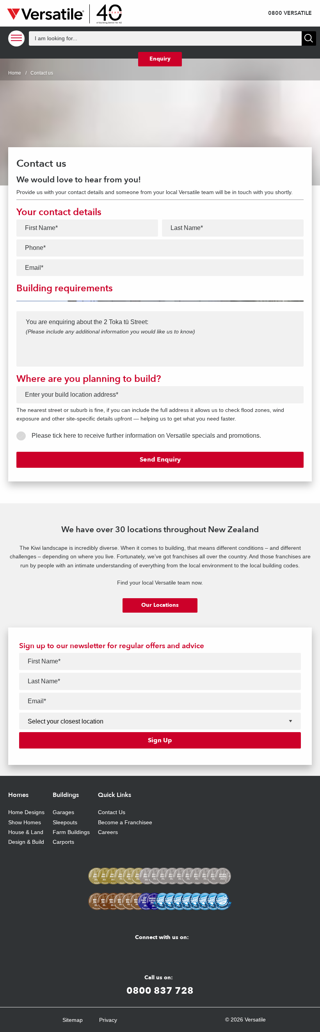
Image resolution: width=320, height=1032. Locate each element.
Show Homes (24, 822)
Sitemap (72, 1020)
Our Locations (160, 605)
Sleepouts (65, 822)
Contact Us (111, 812)
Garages (63, 812)
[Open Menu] (16, 38)
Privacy (108, 1020)
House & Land (25, 832)
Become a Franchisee (125, 822)
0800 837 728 (160, 990)
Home (14, 73)
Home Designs (26, 812)
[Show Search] (309, 38)
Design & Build (26, 842)
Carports (63, 842)
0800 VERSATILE (290, 13)
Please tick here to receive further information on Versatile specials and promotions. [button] (146, 435)
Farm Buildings (71, 832)
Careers (108, 832)
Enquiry (160, 58)
